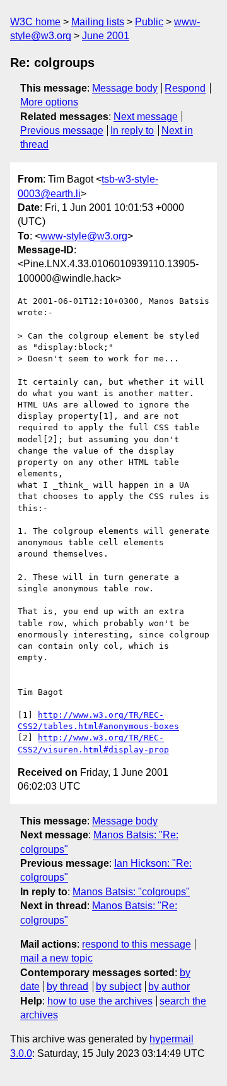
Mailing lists (97, 21)
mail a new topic (56, 958)
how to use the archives (100, 1001)
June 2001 (105, 35)
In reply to (132, 130)
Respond (185, 88)
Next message (146, 116)
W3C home (35, 21)
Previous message (61, 130)
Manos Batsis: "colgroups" (131, 891)
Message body (125, 88)
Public (149, 21)
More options (49, 102)
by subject (118, 986)
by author (169, 986)
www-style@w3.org (83, 236)
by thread (67, 986)
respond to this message (136, 944)
